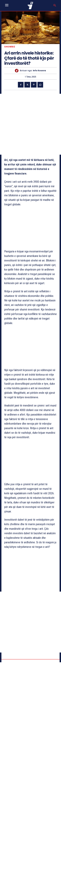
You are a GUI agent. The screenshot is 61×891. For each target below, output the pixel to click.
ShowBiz (9, 47)
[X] (27, 85)
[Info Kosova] (17, 70)
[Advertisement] (30, 124)
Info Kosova (39, 70)
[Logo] (30, 5)
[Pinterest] (34, 85)
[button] (54, 5)
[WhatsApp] (40, 85)
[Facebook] (21, 85)
